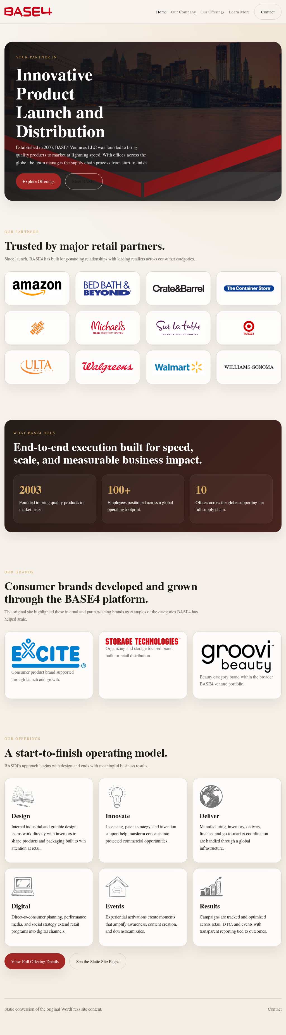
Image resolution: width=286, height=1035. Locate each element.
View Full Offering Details (35, 961)
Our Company (183, 12)
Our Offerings (213, 12)
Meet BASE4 (84, 181)
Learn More (239, 12)
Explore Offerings (38, 181)
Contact (268, 12)
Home (161, 12)
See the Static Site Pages (97, 961)
